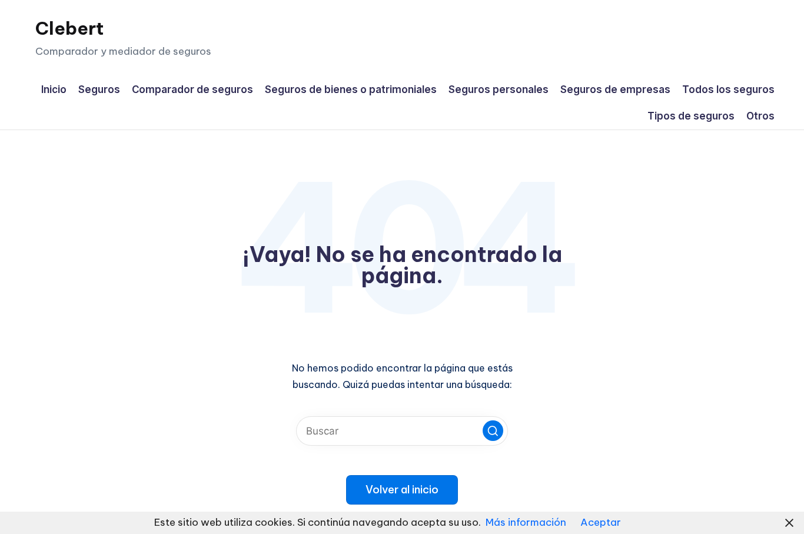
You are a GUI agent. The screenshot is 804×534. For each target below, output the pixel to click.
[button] (493, 430)
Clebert (69, 28)
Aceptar (600, 522)
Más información (526, 522)
